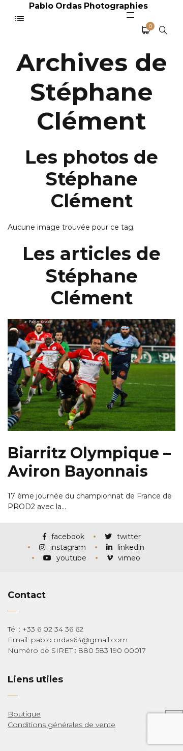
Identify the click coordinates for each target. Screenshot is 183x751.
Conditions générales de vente (61, 724)
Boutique (24, 713)
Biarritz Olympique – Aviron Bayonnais (89, 462)
